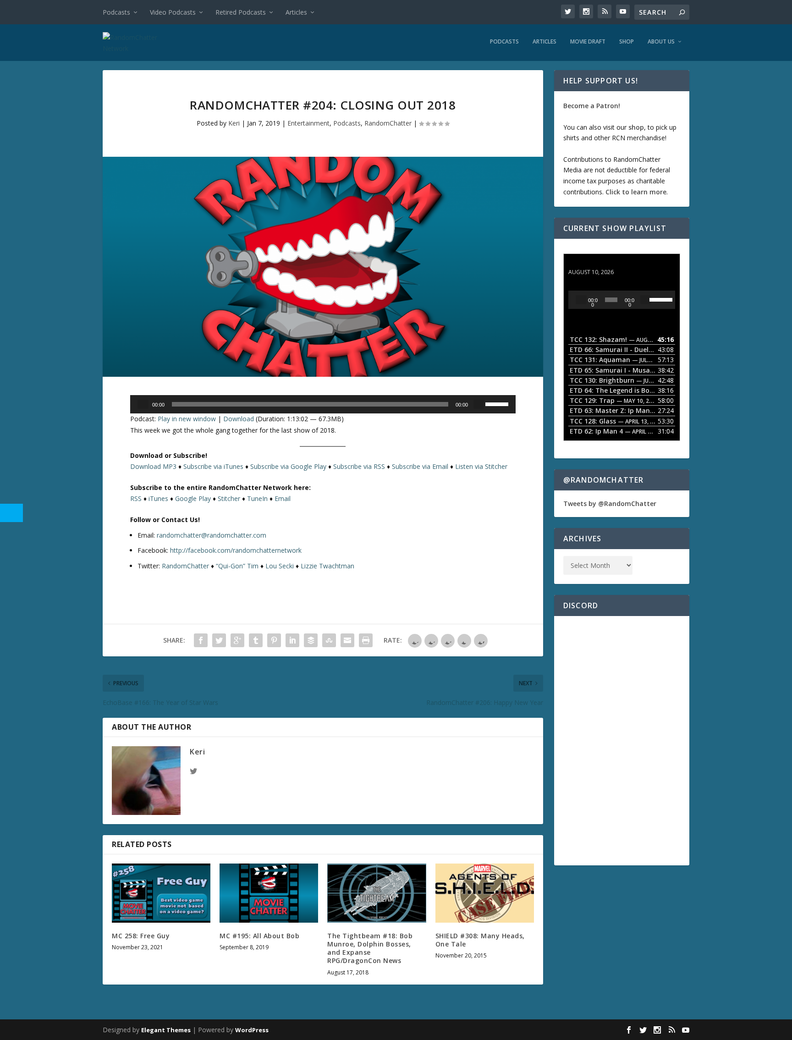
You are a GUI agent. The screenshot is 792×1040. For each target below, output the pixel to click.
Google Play (193, 498)
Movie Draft (587, 41)
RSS (136, 498)
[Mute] (478, 404)
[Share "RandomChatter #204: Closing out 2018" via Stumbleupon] (329, 640)
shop (636, 127)
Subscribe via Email (420, 466)
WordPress (252, 1030)
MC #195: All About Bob (259, 935)
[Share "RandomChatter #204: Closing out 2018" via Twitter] (219, 640)
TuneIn (257, 498)
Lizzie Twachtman (327, 565)
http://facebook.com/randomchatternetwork (236, 550)
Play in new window (187, 418)
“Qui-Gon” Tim (237, 565)
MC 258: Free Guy (141, 935)
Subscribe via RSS (359, 466)
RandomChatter (388, 123)
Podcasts (116, 12)
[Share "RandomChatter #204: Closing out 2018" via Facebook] (201, 640)
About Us (661, 41)
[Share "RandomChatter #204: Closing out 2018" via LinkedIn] (292, 640)
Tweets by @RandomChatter (609, 503)
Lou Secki (279, 565)
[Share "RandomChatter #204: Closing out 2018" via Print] (366, 640)
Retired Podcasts (240, 12)
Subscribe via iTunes (213, 466)
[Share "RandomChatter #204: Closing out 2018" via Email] (347, 640)
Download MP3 (153, 466)
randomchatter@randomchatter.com (211, 535)
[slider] (498, 403)
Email (283, 498)
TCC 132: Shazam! (597, 263)
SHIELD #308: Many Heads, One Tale (480, 939)
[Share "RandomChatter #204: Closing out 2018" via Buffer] (311, 640)
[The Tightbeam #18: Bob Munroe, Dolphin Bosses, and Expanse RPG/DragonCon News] (376, 893)
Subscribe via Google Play (288, 466)
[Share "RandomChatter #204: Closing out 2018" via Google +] (237, 640)
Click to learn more (635, 191)
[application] (323, 404)
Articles (296, 12)
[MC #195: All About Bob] (269, 893)
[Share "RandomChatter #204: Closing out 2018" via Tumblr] (256, 640)
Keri (234, 123)
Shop (626, 41)
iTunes (158, 498)
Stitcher (229, 498)
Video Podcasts (173, 12)
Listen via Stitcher (481, 466)
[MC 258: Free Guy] (161, 893)
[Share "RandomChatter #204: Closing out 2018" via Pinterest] (274, 640)
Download (238, 418)
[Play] (143, 404)
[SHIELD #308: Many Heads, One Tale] (484, 893)
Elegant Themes (166, 1030)
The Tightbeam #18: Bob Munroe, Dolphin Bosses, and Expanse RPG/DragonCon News (369, 948)
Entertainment (308, 123)
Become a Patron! (591, 105)
